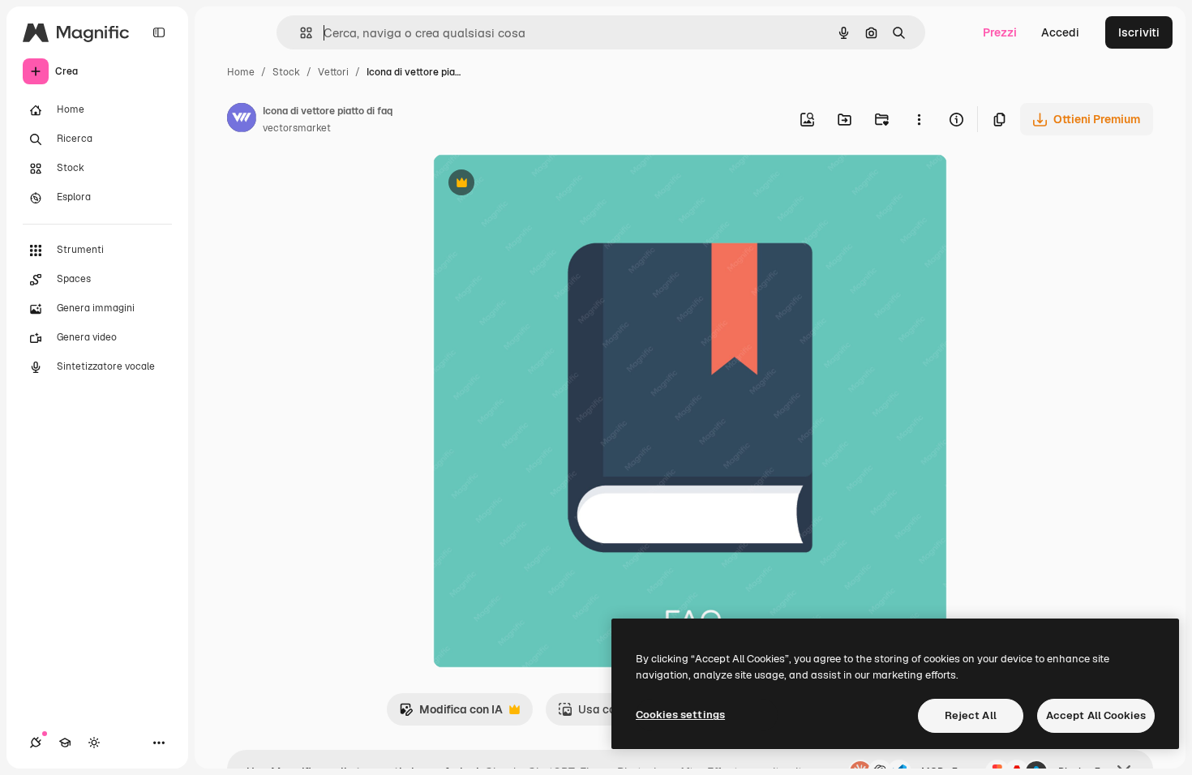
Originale (539, 184)
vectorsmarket (297, 128)
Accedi (1060, 32)
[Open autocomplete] (299, 33)
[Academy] (65, 743)
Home (241, 72)
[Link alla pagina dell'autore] (241, 120)
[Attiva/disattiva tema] (94, 743)
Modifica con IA (451, 714)
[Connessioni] (36, 743)
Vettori (333, 72)
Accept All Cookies (1096, 715)
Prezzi (1000, 32)
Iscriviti (1139, 32)
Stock (286, 72)
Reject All (971, 715)
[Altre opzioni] (919, 119)
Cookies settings (680, 714)
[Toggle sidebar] (159, 32)
